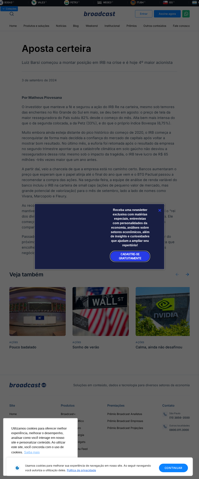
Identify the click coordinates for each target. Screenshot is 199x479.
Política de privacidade (81, 470)
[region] (99, 466)
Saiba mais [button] (32, 452)
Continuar (173, 467)
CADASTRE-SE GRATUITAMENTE (130, 256)
